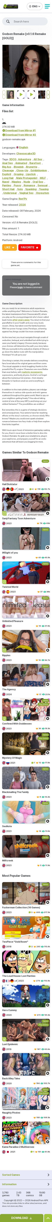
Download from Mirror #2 (20, 134)
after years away (21, 320)
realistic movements (32, 372)
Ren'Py (23, 198)
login (20, 287)
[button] (47, 6)
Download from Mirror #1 (20, 130)
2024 (22, 204)
